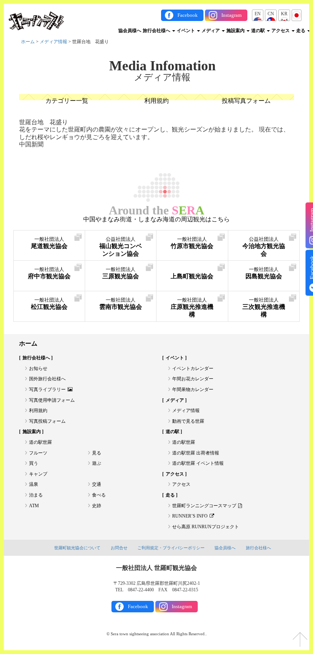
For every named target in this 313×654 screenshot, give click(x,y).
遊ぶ (96, 463)
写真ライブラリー (47, 389)
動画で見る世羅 (188, 421)
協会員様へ (129, 30)
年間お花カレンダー (192, 378)
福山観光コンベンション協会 (120, 247)
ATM (34, 505)
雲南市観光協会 (120, 303)
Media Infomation (162, 66)
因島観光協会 (263, 273)
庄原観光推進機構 (192, 307)
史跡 (96, 505)
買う (33, 463)
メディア (211, 30)
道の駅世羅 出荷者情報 (195, 453)
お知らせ (38, 368)
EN (258, 13)
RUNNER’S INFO (190, 516)
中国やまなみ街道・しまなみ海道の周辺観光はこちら (156, 219)
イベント (186, 30)
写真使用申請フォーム (52, 400)
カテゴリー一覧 (66, 100)
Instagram (231, 15)
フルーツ (38, 453)
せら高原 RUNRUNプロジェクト (205, 526)
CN (271, 13)
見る (96, 453)
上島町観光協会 (192, 276)
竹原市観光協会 (192, 243)
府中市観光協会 (49, 273)
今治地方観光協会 (263, 247)
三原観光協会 (120, 273)
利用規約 (156, 100)
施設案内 (236, 30)
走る (301, 30)
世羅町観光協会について (77, 547)
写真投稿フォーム (47, 421)
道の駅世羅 (40, 442)
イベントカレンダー (192, 368)
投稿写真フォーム (246, 100)
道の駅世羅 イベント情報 (198, 463)
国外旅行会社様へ (47, 378)
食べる (99, 495)
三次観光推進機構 (263, 307)
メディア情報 (53, 41)
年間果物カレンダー (192, 389)
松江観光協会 (49, 303)
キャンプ (38, 474)
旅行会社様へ (157, 30)
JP (296, 13)
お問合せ (119, 547)
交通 (96, 484)
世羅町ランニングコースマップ (204, 505)
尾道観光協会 (49, 243)
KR (284, 13)
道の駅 (258, 30)
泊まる (36, 495)
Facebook (187, 15)
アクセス (281, 30)
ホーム (28, 41)
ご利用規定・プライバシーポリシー (171, 547)
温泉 (33, 484)
